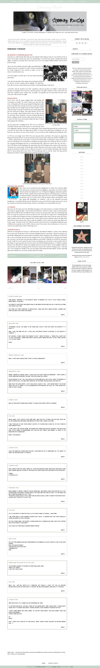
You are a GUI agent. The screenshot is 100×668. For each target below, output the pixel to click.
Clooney (11, 447)
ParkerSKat (33, 199)
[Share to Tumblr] (63, 256)
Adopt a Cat (31, 1)
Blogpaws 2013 (62, 195)
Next (65, 288)
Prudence (12, 487)
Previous (10, 288)
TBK (72, 666)
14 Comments (12, 255)
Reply (63, 314)
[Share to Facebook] (60, 256)
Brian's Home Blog (15, 355)
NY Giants (37, 256)
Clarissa (11, 465)
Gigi (10, 416)
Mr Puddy (12, 323)
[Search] (90, 49)
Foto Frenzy (71, 1)
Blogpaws (45, 190)
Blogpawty (39, 255)
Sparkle (11, 399)
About (22, 1)
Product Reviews (44, 1)
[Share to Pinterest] (65, 256)
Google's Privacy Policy (84, 257)
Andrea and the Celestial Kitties (20, 562)
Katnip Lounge (13, 296)
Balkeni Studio (56, 666)
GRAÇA (11, 538)
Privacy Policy (53, 663)
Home (14, 1)
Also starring (58, 1)
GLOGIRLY (11, 599)
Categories (82, 1)
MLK (44, 255)
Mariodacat (13, 371)
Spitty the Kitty (20, 211)
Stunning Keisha (40, 666)
